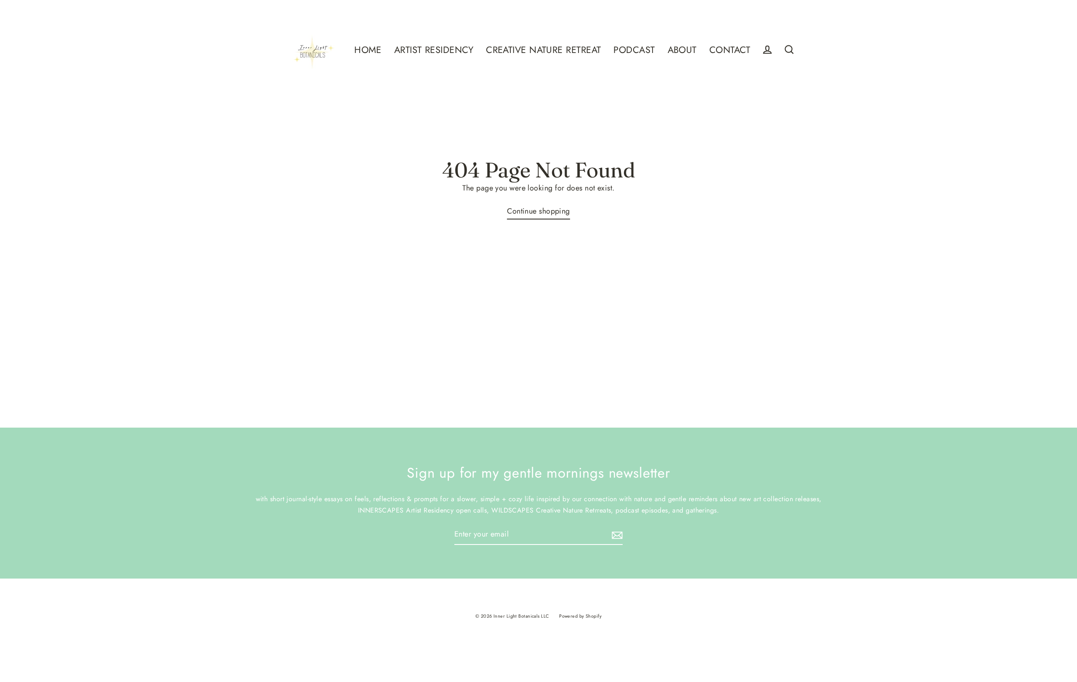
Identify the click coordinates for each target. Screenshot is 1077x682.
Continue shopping (538, 211)
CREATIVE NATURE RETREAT (543, 49)
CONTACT (729, 49)
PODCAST (634, 49)
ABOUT (682, 49)
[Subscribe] (616, 534)
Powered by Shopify (580, 616)
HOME (368, 49)
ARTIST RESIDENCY (433, 49)
